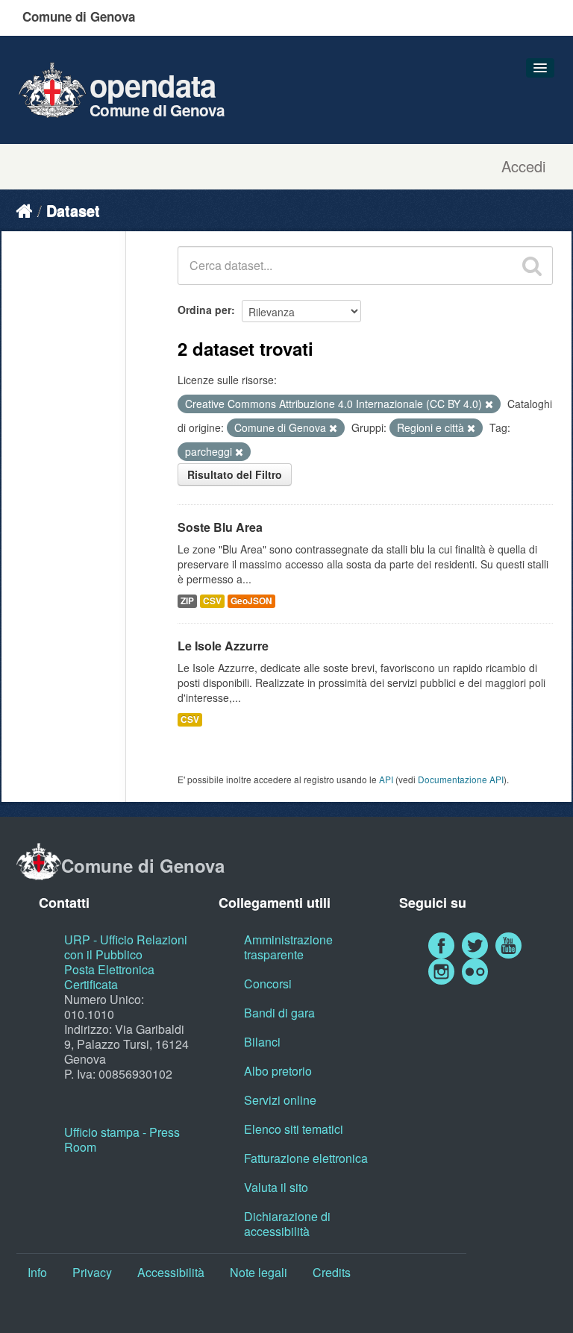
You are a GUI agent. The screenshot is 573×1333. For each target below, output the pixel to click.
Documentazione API (461, 779)
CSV (212, 601)
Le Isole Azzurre (223, 645)
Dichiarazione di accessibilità (287, 1224)
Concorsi (268, 983)
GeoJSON (251, 601)
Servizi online (280, 1099)
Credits (332, 1272)
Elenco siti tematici (293, 1129)
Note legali (258, 1272)
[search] (532, 265)
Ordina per (204, 309)
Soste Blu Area (220, 527)
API (386, 779)
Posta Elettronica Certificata (109, 977)
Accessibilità (170, 1272)
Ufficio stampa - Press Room (122, 1139)
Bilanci (262, 1041)
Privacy (92, 1272)
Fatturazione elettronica (306, 1158)
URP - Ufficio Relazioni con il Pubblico (125, 947)
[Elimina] (489, 404)
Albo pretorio (278, 1070)
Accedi (523, 166)
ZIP (187, 601)
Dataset (73, 210)
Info (37, 1272)
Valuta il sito (276, 1187)
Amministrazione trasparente (288, 947)
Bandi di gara (279, 1012)
